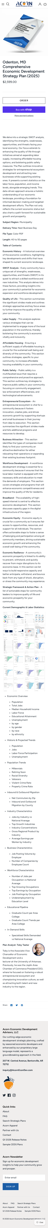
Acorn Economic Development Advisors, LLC (27, 1219)
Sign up (10, 1186)
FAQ (5, 1116)
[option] (24, 32)
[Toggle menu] (3, 4)
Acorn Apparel (10, 1125)
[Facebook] (9, 1095)
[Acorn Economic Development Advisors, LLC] (24, 4)
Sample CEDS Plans (13, 1144)
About (6, 1111)
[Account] (39, 4)
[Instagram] (14, 1095)
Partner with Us (11, 1130)
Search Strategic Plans (14, 1120)
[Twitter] (4, 1095)
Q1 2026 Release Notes (15, 1139)
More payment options (24, 116)
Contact (7, 1135)
